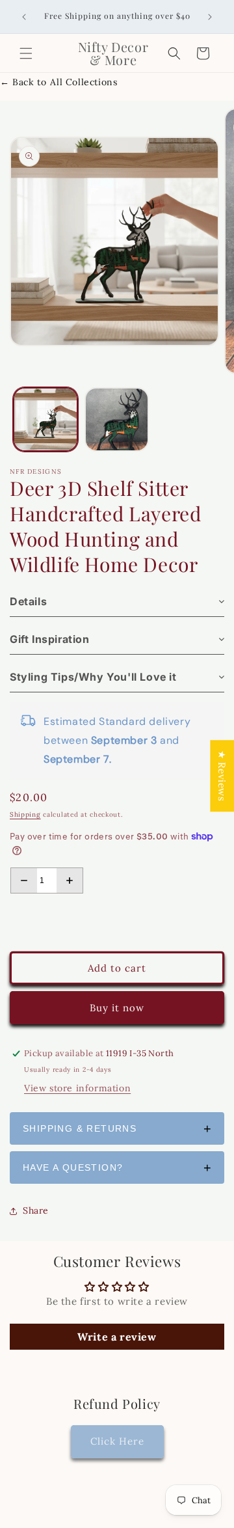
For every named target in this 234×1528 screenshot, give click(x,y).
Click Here (117, 1441)
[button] (26, 53)
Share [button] (36, 1210)
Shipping (25, 814)
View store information (77, 1088)
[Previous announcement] (24, 17)
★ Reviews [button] (222, 775)
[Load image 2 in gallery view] (117, 419)
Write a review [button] (116, 1336)
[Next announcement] (210, 17)
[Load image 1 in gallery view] (45, 419)
